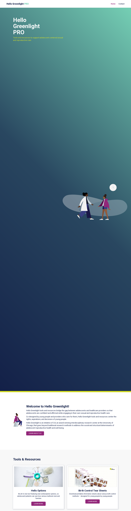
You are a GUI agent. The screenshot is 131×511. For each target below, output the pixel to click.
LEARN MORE (38, 504)
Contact (121, 4)
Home (113, 4)
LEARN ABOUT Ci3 (35, 433)
